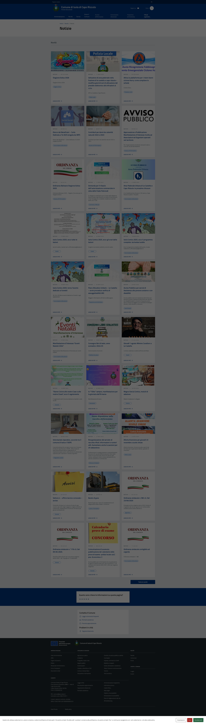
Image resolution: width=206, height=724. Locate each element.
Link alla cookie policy (148, 720)
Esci (190, 720)
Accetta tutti (198, 720)
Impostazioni (181, 720)
